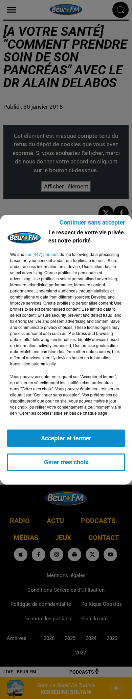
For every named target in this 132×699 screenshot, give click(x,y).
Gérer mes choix (66, 462)
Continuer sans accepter (92, 222)
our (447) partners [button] (42, 254)
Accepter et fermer (66, 438)
